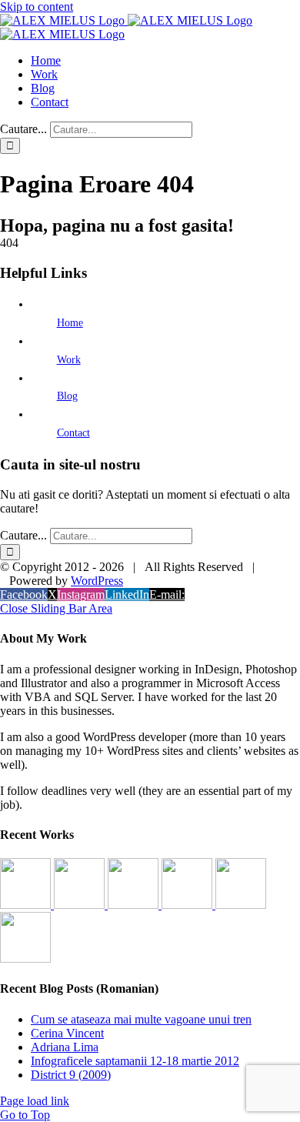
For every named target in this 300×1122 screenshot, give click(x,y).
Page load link (34, 1100)
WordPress (97, 580)
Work (69, 360)
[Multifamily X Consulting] (81, 904)
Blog (67, 396)
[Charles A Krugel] (240, 904)
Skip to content (36, 6)
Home (70, 323)
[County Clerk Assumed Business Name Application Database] (25, 958)
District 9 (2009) (71, 1074)
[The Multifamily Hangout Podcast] (135, 904)
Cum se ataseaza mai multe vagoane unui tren (141, 1019)
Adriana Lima (64, 1047)
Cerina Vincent (67, 1033)
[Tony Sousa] (27, 904)
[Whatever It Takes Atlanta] (188, 904)
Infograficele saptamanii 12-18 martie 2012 (135, 1060)
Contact (73, 433)
